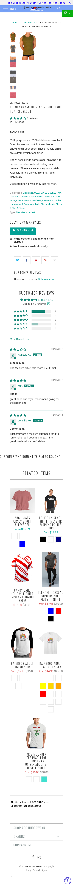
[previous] (22, 46)
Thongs (26, 806)
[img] (18, 349)
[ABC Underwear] (36, 8)
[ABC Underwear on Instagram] (39, 857)
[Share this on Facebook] (26, 260)
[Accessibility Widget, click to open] (67, 880)
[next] (59, 46)
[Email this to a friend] (54, 260)
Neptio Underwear (20, 802)
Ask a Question (24, 230)
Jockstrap (36, 806)
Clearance (28, 192)
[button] (18, 118)
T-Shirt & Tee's (17, 208)
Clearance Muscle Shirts (28, 200)
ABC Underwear (35, 866)
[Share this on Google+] (45, 260)
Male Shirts (41, 204)
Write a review (46, 279)
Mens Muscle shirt (25, 212)
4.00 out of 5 (45, 300)
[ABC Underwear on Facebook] (33, 857)
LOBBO (34, 802)
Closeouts (47, 200)
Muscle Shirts (55, 204)
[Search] (59, 8)
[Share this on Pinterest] (36, 260)
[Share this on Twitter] (17, 260)
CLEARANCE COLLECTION (47, 192)
